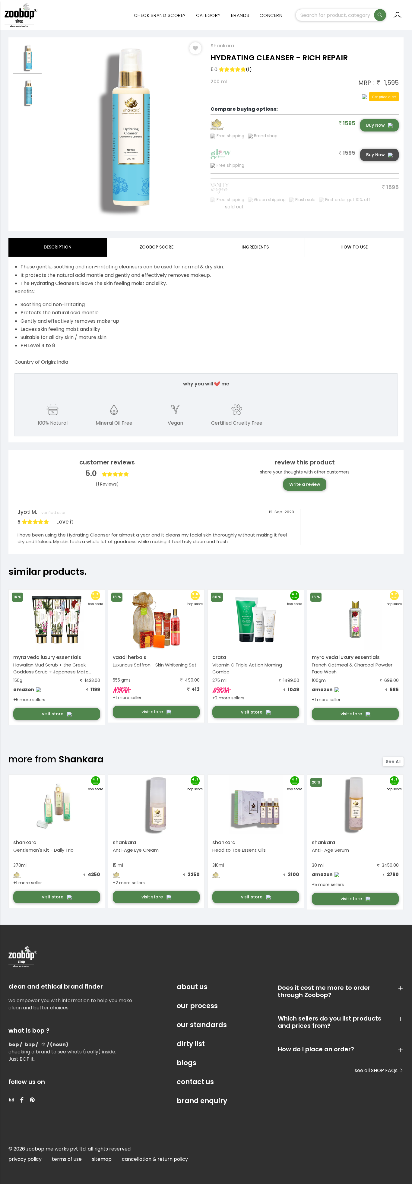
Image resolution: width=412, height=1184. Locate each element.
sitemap (102, 1159)
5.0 (231, 69)
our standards (202, 1025)
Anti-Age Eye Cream (136, 850)
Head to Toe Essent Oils (239, 850)
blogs (186, 1063)
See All (393, 761)
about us (192, 987)
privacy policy (25, 1159)
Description (57, 247)
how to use (354, 247)
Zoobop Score (156, 247)
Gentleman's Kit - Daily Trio (43, 850)
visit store (53, 714)
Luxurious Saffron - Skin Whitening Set (155, 665)
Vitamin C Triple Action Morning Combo (247, 668)
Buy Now (375, 125)
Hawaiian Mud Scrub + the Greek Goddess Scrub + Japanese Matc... (52, 668)
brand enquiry (202, 1101)
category (208, 15)
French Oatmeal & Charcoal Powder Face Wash (352, 668)
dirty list (191, 1044)
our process (197, 1006)
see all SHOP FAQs (377, 1070)
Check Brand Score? (160, 15)
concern (271, 15)
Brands (240, 15)
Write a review (304, 484)
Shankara (222, 45)
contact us (195, 1082)
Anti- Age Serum (330, 850)
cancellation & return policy (155, 1159)
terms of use (67, 1159)
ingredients (255, 247)
